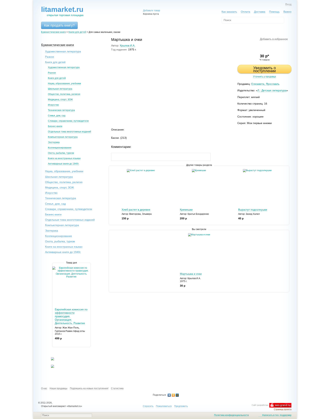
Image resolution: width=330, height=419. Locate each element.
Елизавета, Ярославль (265, 83)
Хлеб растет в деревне (136, 209)
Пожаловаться (164, 406)
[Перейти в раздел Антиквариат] (50, 367)
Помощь (274, 11)
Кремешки (186, 209)
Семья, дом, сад (56, 115)
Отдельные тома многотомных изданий (69, 131)
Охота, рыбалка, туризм (61, 153)
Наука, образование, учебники (64, 83)
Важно (287, 11)
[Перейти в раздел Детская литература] (50, 359)
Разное (49, 56)
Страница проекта (282, 409)
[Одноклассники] (173, 395)
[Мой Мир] (177, 395)
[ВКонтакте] (169, 395)
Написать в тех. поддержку (276, 415)
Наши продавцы (58, 388)
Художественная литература (63, 51)
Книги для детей (77, 32)
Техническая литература (61, 110)
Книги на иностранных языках (64, 158)
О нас (44, 388)
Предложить (181, 406)
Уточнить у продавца (264, 76)
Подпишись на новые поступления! (89, 388)
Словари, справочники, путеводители (68, 121)
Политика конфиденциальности (231, 415)
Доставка (259, 11)
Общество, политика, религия (64, 94)
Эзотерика (54, 142)
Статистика (117, 388)
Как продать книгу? (59, 25)
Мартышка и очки (191, 273)
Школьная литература (60, 89)
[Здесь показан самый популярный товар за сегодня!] (54, 268)
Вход (288, 4)
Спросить (148, 406)
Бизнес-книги (55, 126)
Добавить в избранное (274, 39)
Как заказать (229, 11)
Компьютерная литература (63, 137)
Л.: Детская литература (271, 90)
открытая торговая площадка (62, 11)
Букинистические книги (53, 32)
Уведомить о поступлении (264, 69)
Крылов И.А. (127, 45)
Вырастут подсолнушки (252, 209)
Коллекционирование (59, 147)
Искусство (53, 105)
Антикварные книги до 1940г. (63, 163)
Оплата (245, 11)
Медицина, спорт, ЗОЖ (60, 99)
